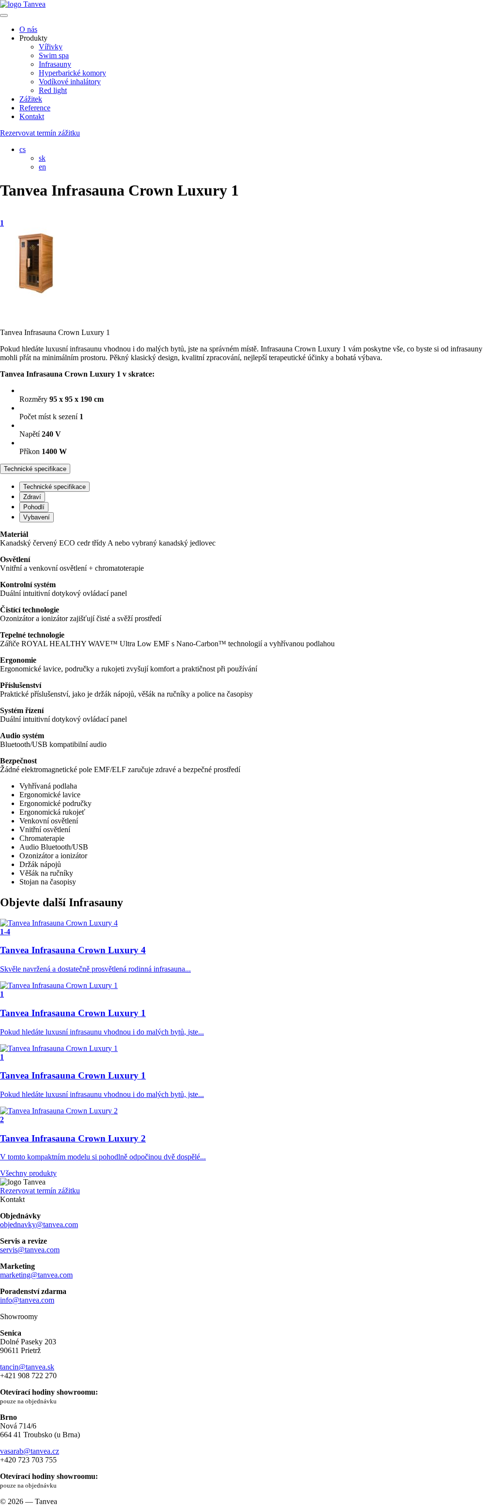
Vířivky (50, 47)
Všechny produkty (28, 1173)
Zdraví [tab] (32, 497)
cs (22, 149)
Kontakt (31, 116)
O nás (28, 29)
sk (42, 158)
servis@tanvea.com (30, 1250)
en (42, 167)
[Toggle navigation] (4, 15)
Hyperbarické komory (72, 73)
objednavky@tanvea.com (39, 1224)
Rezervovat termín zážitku (40, 133)
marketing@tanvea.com (36, 1275)
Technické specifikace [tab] (54, 486)
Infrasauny (55, 64)
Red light (53, 90)
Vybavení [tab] (36, 517)
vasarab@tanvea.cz (29, 1451)
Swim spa (54, 55)
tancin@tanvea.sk (27, 1367)
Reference (34, 108)
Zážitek (30, 99)
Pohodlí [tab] (34, 507)
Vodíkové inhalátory (70, 81)
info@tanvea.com (27, 1300)
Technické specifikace (35, 468)
